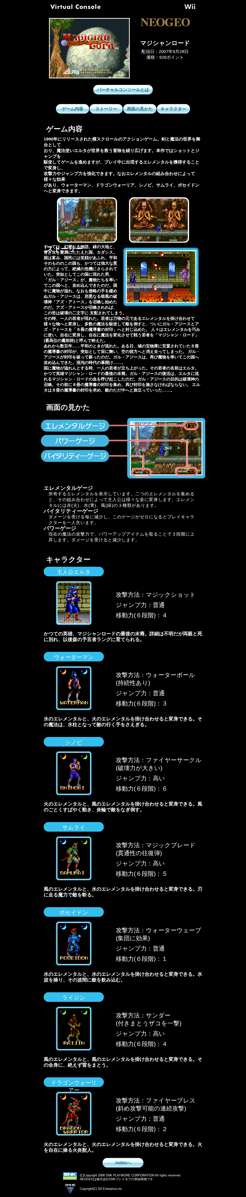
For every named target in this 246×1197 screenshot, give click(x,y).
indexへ (123, 1162)
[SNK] (70, 1178)
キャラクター (173, 108)
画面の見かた (140, 108)
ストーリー (106, 108)
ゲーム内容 (72, 108)
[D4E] (70, 1194)
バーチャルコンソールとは (123, 89)
